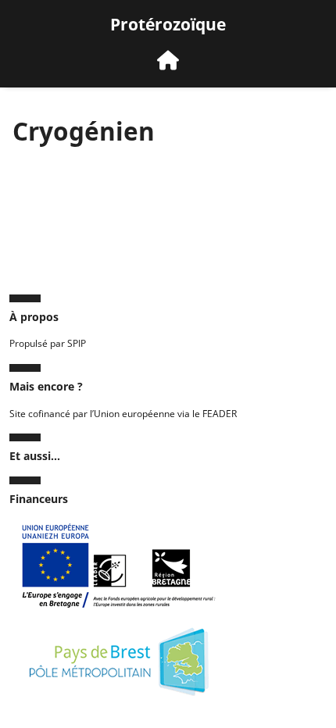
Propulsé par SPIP (47, 343)
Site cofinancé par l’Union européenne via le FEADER (123, 413)
